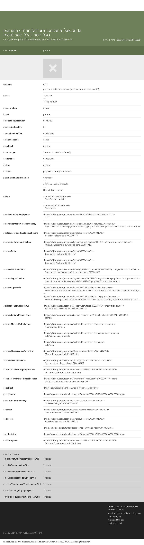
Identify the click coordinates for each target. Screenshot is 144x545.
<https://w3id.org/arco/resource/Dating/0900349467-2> (68, 261)
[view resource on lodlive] (139, 18)
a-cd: (17, 242)
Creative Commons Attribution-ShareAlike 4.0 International (38, 542)
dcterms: (14, 400)
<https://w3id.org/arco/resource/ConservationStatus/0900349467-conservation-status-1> (83, 307)
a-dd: (16, 306)
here (89, 542)
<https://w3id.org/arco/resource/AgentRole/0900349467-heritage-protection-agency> (92, 298)
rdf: (6, 196)
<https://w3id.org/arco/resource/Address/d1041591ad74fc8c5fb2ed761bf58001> (80, 371)
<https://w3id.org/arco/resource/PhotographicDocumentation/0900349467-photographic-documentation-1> (92, 270)
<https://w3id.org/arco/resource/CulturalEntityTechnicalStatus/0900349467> (77, 361)
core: (11, 140)
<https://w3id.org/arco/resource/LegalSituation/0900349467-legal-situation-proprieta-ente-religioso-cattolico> (92, 279)
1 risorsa (47, 459)
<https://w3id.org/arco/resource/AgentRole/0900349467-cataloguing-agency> (92, 289)
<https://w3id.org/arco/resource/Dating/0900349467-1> (68, 252)
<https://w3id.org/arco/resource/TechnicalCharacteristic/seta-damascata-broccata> (81, 334)
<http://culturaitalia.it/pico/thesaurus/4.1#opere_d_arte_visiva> (71, 388)
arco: (14, 121)
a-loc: (19, 369)
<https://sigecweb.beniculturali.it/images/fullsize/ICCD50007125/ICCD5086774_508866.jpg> (84, 394)
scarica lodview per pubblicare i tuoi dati (22, 533)
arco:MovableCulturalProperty (56, 206)
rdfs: (9, 50)
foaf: (9, 434)
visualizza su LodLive (115, 510)
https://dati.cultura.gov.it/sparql (126, 506)
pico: (16, 178)
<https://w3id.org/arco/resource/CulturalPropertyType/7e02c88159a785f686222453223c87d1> (86, 316)
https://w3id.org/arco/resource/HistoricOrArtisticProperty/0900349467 (38, 39)
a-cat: (20, 233)
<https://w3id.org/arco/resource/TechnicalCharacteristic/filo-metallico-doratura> (79, 325)
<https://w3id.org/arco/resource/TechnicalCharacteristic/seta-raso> (74, 343)
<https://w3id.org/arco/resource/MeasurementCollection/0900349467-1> (76, 352)
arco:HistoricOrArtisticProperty (57, 197)
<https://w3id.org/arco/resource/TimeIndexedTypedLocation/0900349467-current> (80, 380)
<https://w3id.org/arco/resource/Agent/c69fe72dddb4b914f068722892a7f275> (79, 216)
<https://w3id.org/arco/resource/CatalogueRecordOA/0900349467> (73, 234)
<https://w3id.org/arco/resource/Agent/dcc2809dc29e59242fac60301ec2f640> (91, 225)
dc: (6, 95)
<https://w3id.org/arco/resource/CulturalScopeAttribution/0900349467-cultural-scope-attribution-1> (88, 243)
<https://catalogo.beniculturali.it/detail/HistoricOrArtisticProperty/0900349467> (78, 428)
